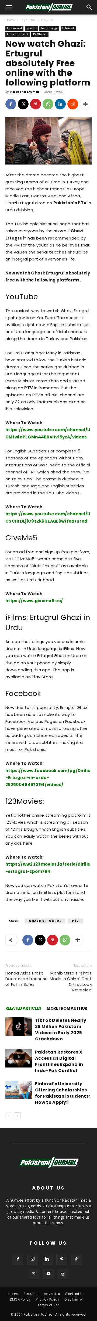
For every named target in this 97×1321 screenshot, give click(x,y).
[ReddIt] (72, 104)
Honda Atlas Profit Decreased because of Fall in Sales (26, 978)
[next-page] (17, 1115)
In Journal (28, 20)
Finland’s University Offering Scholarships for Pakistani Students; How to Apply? (62, 1093)
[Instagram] (32, 1259)
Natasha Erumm (24, 92)
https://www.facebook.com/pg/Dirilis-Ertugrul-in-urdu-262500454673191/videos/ (47, 777)
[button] (89, 7)
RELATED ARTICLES (23, 1008)
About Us (31, 1293)
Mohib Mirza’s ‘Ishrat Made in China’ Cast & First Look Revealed (71, 981)
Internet (68, 28)
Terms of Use (48, 1305)
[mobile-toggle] (9, 7)
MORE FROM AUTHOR (67, 1008)
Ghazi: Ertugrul (45, 921)
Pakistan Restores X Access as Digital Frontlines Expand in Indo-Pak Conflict (59, 1061)
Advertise (52, 1293)
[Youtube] (48, 1274)
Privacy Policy (47, 1299)
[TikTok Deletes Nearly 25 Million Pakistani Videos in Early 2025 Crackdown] (18, 1026)
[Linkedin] (60, 104)
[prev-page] (8, 1115)
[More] (85, 104)
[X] (23, 104)
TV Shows (40, 34)
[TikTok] (76, 1259)
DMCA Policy (20, 1299)
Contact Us (74, 1293)
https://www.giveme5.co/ (34, 601)
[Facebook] (10, 104)
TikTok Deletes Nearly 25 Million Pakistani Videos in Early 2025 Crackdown (60, 1029)
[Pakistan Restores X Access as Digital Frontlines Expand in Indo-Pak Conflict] (18, 1058)
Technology (49, 28)
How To (47, 20)
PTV (75, 921)
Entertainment (17, 34)
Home (10, 20)
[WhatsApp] (48, 104)
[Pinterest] (35, 104)
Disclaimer (73, 1299)
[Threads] (63, 1274)
